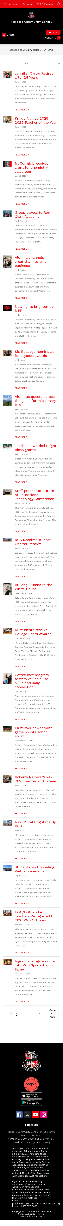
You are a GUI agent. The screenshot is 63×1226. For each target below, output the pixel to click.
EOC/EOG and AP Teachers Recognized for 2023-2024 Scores (35, 916)
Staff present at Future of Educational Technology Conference (34, 495)
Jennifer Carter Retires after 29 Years (34, 75)
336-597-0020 (26, 1138)
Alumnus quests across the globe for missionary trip (35, 401)
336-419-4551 (47, 1138)
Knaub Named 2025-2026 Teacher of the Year (36, 120)
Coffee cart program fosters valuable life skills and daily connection (32, 681)
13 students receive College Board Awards (33, 632)
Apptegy (38, 1216)
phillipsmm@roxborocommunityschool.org (36, 1203)
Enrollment (11, 4)
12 (38, 1013)
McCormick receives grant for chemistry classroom (32, 167)
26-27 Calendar (45, 4)
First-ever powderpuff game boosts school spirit (33, 732)
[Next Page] (45, 1013)
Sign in (53, 32)
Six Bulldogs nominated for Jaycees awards (35, 354)
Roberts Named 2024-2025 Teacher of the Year (35, 779)
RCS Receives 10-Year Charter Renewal (33, 542)
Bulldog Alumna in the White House (33, 587)
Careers (27, 4)
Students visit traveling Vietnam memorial (34, 869)
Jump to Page (52, 1013)
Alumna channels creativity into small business (31, 262)
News (50, 50)
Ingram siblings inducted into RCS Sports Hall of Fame (36, 965)
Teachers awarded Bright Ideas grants (35, 448)
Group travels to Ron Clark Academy (32, 214)
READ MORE (22, 110)
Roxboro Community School (25, 50)
